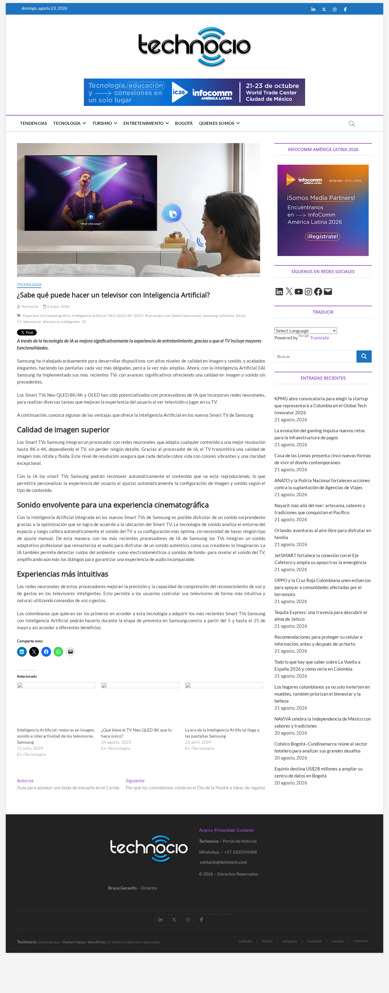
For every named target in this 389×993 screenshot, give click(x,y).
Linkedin (245, 941)
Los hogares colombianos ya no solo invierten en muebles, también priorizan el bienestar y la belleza (322, 694)
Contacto (245, 830)
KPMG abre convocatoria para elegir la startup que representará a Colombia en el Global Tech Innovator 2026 (321, 405)
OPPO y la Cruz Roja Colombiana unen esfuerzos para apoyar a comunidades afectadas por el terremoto (322, 587)
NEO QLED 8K (120, 315)
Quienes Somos (217, 123)
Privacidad (224, 830)
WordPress (96, 942)
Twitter (267, 941)
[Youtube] (215, 914)
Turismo (102, 123)
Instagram (289, 941)
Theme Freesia (73, 942)
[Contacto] (228, 914)
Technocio (29, 306)
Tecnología (67, 123)
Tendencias (33, 123)
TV (83, 321)
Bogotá (184, 123)
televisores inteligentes (61, 321)
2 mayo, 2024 (58, 306)
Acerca (205, 830)
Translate (319, 337)
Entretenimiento (143, 123)
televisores (32, 321)
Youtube (338, 941)
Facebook (314, 941)
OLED (138, 315)
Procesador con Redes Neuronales (173, 315)
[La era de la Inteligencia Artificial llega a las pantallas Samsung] (224, 704)
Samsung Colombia (218, 315)
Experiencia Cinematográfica (47, 315)
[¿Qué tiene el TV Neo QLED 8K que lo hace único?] (140, 704)
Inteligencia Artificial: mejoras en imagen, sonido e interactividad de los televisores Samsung (56, 736)
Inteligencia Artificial (89, 315)
